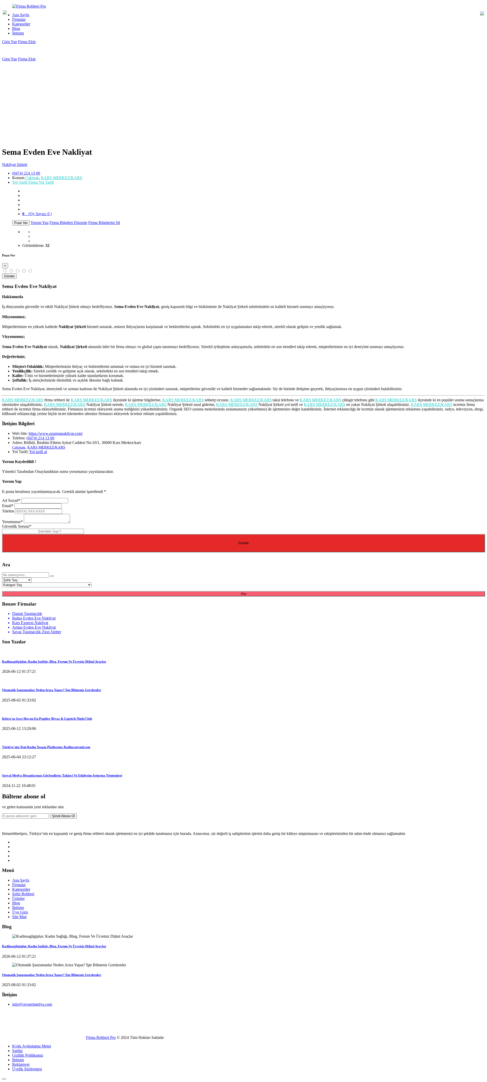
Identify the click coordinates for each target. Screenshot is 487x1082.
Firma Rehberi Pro (101, 1037)
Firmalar (19, 19)
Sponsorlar (11, 1025)
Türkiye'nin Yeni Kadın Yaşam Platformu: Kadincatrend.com (46, 747)
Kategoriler (21, 24)
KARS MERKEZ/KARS (61, 178)
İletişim (18, 33)
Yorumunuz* (12, 522)
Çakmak (32, 178)
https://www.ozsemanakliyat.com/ (56, 433)
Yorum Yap (39, 222)
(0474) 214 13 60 (26, 173)
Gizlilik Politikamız (27, 1055)
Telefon (8, 511)
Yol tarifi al (38, 452)
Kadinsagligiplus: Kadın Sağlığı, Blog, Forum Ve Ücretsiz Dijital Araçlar (54, 661)
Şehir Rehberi (23, 894)
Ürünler (18, 898)
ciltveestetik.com (70, 1034)
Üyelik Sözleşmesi (27, 1069)
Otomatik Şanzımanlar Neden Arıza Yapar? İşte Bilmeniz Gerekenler (51, 690)
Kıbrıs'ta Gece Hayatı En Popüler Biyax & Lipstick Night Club (47, 718)
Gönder (9, 276)
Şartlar (17, 1051)
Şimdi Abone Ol (63, 816)
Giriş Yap (9, 42)
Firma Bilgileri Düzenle (68, 222)
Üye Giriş (20, 912)
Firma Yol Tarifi (33, 182)
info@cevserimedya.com (32, 1004)
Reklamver (21, 1064)
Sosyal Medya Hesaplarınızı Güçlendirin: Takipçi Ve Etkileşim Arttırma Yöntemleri (62, 775)
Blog (16, 28)
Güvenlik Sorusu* (16, 526)
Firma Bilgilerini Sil (104, 222)
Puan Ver (21, 223)
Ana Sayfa (20, 15)
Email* (7, 506)
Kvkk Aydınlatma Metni (31, 1046)
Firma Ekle (27, 42)
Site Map (19, 917)
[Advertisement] (243, 99)
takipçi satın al (44, 1034)
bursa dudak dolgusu (16, 1034)
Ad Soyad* (11, 500)
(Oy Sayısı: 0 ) (37, 214)
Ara (243, 594)
